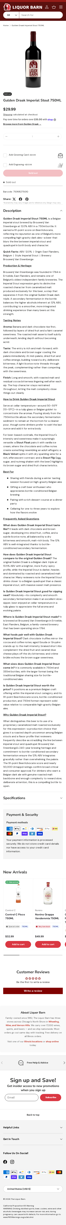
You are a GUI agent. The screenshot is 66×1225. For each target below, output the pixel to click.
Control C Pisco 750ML (15, 916)
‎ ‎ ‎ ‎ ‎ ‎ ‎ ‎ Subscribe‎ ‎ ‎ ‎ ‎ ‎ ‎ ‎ (51, 1097)
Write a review (33, 990)
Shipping (7, 114)
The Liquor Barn (18, 1199)
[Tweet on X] (14, 199)
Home (5, 25)
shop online (52, 1041)
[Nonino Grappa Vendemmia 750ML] (48, 893)
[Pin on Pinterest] (27, 199)
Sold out (33, 173)
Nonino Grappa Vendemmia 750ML (47, 916)
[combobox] (33, 15)
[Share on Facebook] (20, 199)
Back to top (33, 1114)
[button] (53, 6)
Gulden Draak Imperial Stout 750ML (28, 25)
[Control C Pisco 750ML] (18, 893)
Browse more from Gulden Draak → (22, 124)
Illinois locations (33, 1041)
